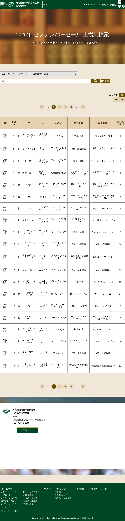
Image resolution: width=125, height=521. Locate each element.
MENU (45, 4)
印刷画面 (106, 81)
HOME (86, 5)
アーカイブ (5, 507)
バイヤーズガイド (8, 504)
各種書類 (113, 5)
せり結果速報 (27, 495)
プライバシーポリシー (12, 511)
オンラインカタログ (30, 492)
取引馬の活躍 (27, 504)
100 (122, 99)
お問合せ (92, 489)
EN (123, 2)
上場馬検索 (5, 495)
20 (122, 95)
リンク (103, 489)
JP (119, 2)
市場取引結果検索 (29, 501)
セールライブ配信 (29, 498)
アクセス (27, 430)
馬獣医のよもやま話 (63, 498)
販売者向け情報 (7, 501)
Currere (94, 5)
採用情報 (58, 492)
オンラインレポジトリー (11, 498)
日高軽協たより (61, 495)
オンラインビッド (8, 492)
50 (116, 99)
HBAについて (103, 5)
